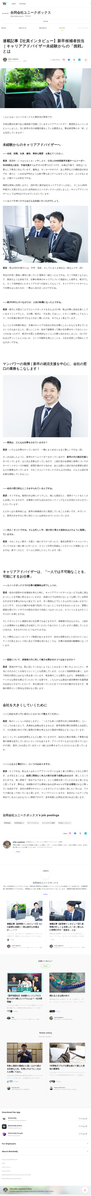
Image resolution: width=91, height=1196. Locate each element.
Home (3, 28)
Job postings (83, 28)
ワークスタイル (34, 823)
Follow (45, 21)
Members (43, 28)
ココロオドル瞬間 (49, 823)
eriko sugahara (13, 59)
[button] (46, 1112)
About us (22, 28)
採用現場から (19, 823)
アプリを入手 (83, 1119)
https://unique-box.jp (16, 16)
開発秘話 (8, 823)
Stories (62, 28)
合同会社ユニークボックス (30, 12)
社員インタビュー (65, 823)
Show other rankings (45, 1036)
